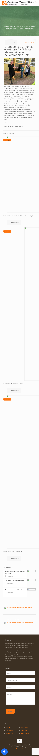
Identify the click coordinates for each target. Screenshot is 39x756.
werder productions (19, 749)
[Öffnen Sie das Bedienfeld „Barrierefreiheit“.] (4, 751)
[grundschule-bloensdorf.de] (19, 3)
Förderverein (24, 727)
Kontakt (8, 727)
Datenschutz (9, 733)
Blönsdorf (24, 730)
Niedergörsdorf (25, 733)
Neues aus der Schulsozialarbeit (13, 384)
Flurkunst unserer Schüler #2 (12, 552)
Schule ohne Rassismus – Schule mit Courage (18, 216)
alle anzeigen (30, 42)
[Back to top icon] (19, 741)
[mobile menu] (36, 3)
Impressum (9, 730)
